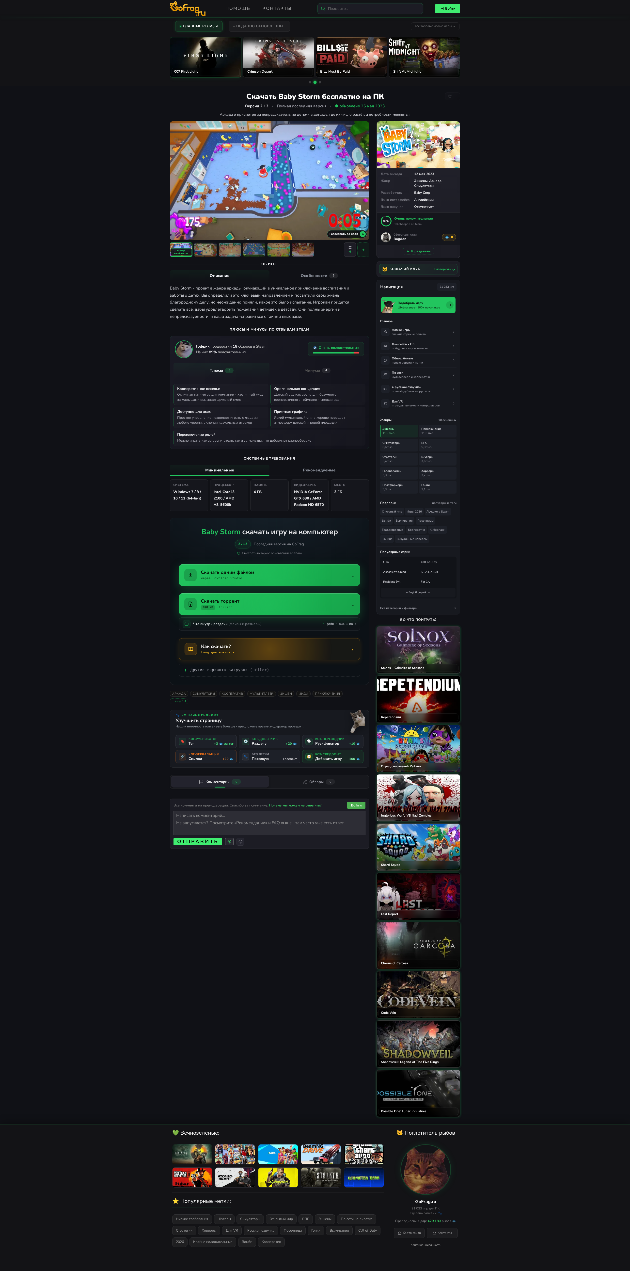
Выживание (404, 521)
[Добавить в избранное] (452, 96)
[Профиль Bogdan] (386, 237)
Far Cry (425, 582)
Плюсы (219, 370)
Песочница (293, 1230)
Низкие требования (192, 1219)
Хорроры (209, 1230)
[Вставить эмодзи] (240, 842)
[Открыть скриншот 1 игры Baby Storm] (181, 249)
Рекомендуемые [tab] (319, 470)
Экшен (286, 694)
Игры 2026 (414, 512)
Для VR (232, 1230)
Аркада (435, 180)
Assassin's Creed (394, 572)
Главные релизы (200, 26)
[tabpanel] (269, 302)
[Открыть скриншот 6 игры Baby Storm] (303, 249)
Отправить (198, 841)
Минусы (316, 370)
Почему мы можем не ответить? (295, 805)
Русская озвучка (260, 1230)
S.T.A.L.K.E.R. (430, 572)
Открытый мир (392, 512)
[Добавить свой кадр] (363, 249)
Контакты (277, 8)
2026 (180, 1241)
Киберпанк (437, 530)
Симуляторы (424, 185)
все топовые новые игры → (435, 26)
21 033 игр (447, 287)
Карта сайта (412, 1233)
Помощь (237, 8)
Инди (303, 694)
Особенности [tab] (317, 275)
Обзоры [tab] (320, 781)
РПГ (305, 1219)
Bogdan (400, 239)
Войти (450, 8)
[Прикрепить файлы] (229, 841)
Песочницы (425, 521)
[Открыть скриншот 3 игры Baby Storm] (230, 249)
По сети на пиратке (357, 1219)
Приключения (327, 694)
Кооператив (232, 694)
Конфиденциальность (425, 1245)
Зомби (386, 521)
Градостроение (392, 530)
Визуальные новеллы (412, 539)
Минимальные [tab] (219, 470)
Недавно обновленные (261, 26)
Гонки (315, 1230)
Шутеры (224, 1219)
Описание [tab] (219, 275)
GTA (386, 562)
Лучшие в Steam (437, 512)
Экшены (420, 180)
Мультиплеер (261, 694)
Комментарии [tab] (221, 781)
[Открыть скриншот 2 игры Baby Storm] (205, 249)
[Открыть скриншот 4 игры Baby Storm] (254, 249)
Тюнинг (387, 539)
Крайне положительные (213, 1241)
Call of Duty (429, 562)
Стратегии (184, 1230)
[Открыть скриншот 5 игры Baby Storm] (278, 249)
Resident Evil (391, 582)
